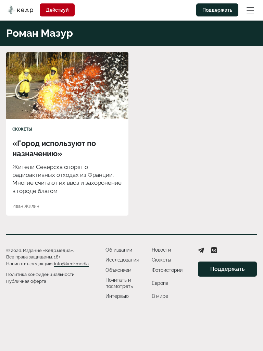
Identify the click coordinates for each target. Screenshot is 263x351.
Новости (161, 250)
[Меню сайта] (250, 9)
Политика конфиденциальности (40, 274)
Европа (160, 283)
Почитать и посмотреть (119, 283)
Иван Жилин (25, 206)
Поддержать (217, 10)
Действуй (57, 10)
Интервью (117, 296)
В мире (160, 296)
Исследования (122, 260)
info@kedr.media (71, 263)
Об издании (118, 250)
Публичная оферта (26, 281)
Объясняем (118, 270)
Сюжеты (22, 129)
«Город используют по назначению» (54, 148)
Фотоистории (167, 270)
